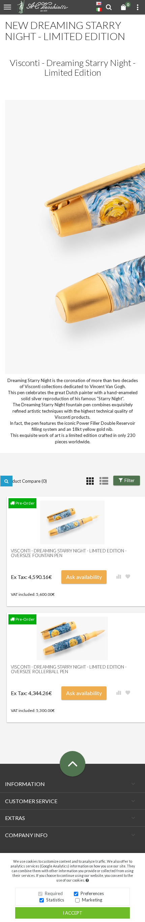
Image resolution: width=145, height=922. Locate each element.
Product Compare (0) (26, 481)
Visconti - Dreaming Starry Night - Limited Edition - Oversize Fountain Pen (68, 553)
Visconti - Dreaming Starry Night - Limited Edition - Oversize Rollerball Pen (68, 669)
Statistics (55, 899)
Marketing (92, 899)
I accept (72, 913)
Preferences (92, 893)
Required (54, 893)
